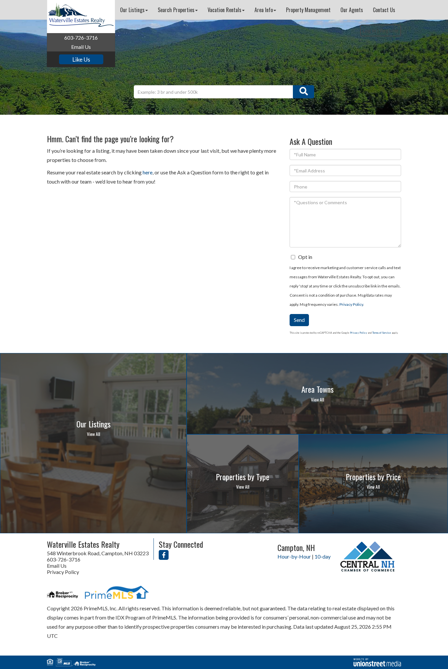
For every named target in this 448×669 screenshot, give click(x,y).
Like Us (81, 59)
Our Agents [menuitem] (351, 10)
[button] (303, 91)
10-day (323, 556)
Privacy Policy (351, 304)
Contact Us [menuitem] (384, 10)
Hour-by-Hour (294, 556)
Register (389, 30)
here (148, 172)
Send (299, 320)
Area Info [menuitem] (264, 10)
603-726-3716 (81, 37)
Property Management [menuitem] (308, 10)
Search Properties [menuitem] (176, 10)
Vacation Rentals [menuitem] (224, 10)
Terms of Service (381, 332)
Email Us (81, 47)
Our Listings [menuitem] (132, 10)
